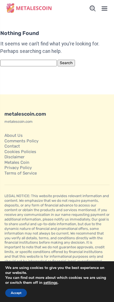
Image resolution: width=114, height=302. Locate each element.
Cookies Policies (20, 151)
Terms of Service (20, 173)
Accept (16, 293)
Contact (12, 146)
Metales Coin (16, 162)
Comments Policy (21, 140)
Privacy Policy (18, 167)
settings (50, 282)
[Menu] (104, 8)
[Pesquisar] (92, 8)
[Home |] (30, 9)
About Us (13, 135)
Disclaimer (14, 156)
